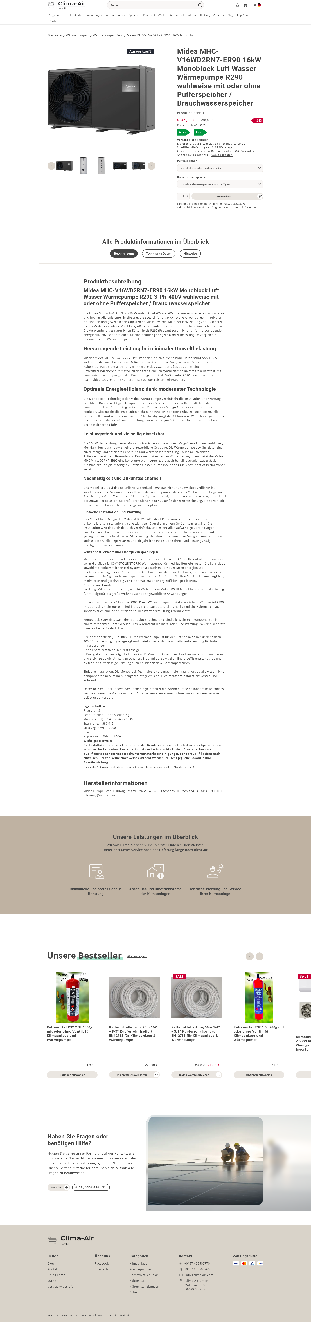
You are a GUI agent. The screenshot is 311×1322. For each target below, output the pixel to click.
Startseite (55, 35)
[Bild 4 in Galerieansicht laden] (101, 165)
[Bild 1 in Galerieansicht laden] (64, 165)
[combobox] (155, 5)
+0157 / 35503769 (197, 1269)
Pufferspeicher (187, 161)
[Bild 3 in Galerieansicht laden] (83, 165)
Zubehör (136, 1292)
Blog (51, 1263)
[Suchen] (200, 5)
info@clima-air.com (199, 1275)
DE (255, 5)
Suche (52, 1281)
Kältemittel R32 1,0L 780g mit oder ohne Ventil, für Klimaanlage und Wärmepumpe (259, 1033)
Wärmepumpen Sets (108, 35)
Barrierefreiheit (119, 1315)
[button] (245, 5)
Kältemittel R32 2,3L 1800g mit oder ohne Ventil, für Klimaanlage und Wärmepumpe (69, 1033)
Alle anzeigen (137, 956)
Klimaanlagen (139, 1263)
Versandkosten (222, 155)
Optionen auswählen (72, 1075)
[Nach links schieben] (51, 166)
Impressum (64, 1315)
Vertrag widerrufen (61, 1286)
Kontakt (55, 1187)
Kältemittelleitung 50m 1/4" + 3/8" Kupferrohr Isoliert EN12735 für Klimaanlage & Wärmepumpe (195, 1033)
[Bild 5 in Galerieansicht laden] (120, 165)
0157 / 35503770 (235, 203)
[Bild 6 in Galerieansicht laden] (138, 165)
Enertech (101, 1269)
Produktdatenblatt (190, 113)
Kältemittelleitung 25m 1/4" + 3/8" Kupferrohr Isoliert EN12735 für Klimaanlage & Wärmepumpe (133, 1033)
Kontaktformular (245, 207)
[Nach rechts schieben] (152, 166)
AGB (50, 1315)
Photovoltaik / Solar (144, 1275)
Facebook (102, 1263)
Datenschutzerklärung (90, 1315)
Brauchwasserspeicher (192, 177)
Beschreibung (124, 253)
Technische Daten (159, 253)
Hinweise (190, 253)
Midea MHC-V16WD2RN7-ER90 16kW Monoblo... (161, 35)
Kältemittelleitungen (144, 1286)
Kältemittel (138, 1281)
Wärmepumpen (77, 35)
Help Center (56, 1275)
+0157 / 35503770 (197, 1263)
